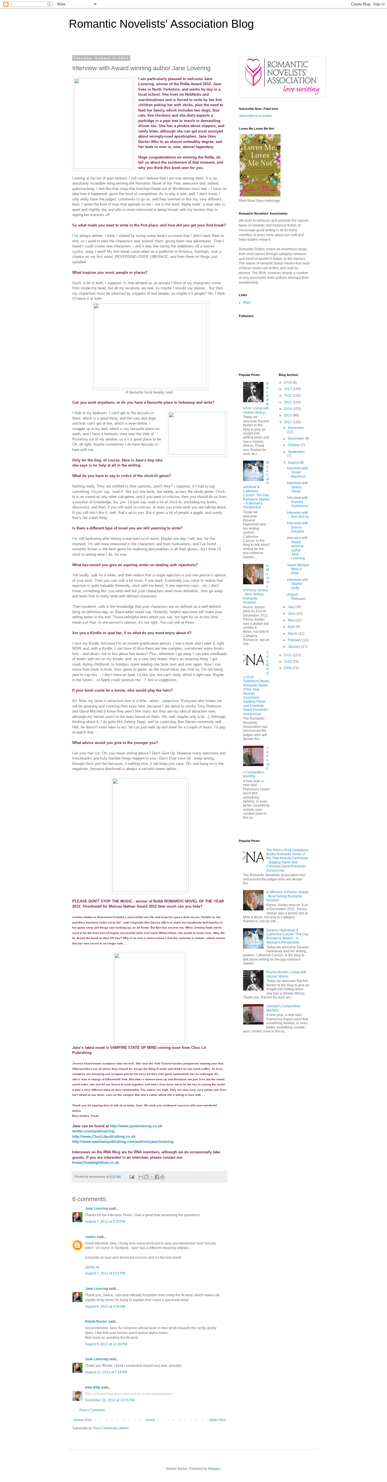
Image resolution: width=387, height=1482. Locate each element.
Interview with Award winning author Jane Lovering (297, 548)
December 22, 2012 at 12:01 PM (110, 1400)
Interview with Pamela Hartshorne (298, 502)
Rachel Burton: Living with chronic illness (286, 974)
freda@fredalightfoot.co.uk (95, 1162)
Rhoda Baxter (96, 1321)
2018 (288, 382)
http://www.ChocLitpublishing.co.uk (103, 1136)
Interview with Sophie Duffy (297, 584)
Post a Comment (92, 1410)
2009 (288, 668)
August (293, 463)
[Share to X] (151, 1177)
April (292, 627)
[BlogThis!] (146, 1177)
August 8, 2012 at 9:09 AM (105, 1306)
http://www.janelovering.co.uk (136, 1126)
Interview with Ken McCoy (298, 515)
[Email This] (141, 1177)
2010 (288, 662)
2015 (288, 402)
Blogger (214, 1469)
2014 (288, 409)
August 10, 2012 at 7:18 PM (106, 1372)
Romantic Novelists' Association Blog (161, 24)
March (293, 634)
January (294, 647)
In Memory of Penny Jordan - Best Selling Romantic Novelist (287, 896)
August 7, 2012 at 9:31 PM (105, 1273)
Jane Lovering (96, 1209)
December (296, 428)
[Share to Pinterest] (162, 1177)
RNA (246, 303)
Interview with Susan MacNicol (297, 472)
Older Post (217, 1420)
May (291, 620)
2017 (288, 389)
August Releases (296, 596)
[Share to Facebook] (157, 1177)
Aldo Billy (92, 1387)
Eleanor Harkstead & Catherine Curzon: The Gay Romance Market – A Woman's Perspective (256, 485)
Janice (90, 1237)
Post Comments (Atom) (111, 1428)
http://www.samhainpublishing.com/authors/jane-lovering (122, 1141)
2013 (288, 415)
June (292, 613)
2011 (288, 655)
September (296, 452)
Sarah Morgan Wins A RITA (298, 569)
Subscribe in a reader (255, 116)
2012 (288, 422)
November (296, 438)
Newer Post (83, 1420)
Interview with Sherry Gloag (297, 487)
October (294, 445)
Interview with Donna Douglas (297, 527)
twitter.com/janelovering (93, 1131)
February (295, 640)
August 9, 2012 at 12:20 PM (106, 1344)
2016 (288, 395)
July (291, 607)
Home (150, 1420)
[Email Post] (131, 1176)
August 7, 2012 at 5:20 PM (105, 1222)
